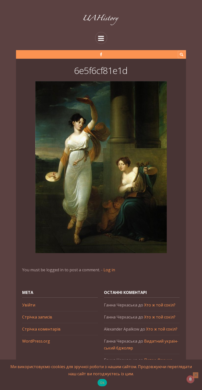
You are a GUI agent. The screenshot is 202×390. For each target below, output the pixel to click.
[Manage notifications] (190, 379)
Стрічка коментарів (41, 329)
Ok (102, 383)
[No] (195, 375)
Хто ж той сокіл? (159, 305)
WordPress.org (36, 341)
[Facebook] (101, 54)
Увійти (28, 305)
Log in (109, 270)
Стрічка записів (37, 317)
